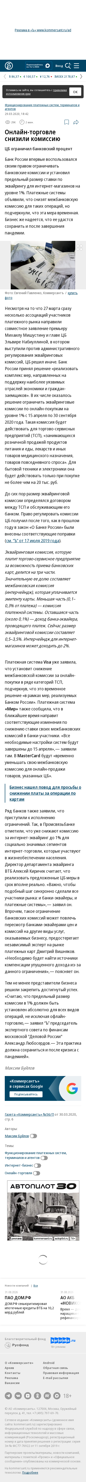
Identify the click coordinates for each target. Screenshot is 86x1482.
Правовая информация (61, 1373)
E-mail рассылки (55, 1378)
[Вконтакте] (18, 1395)
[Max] (56, 1395)
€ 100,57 (29, 76)
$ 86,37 (14, 76)
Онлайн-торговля (18, 1172)
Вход (59, 66)
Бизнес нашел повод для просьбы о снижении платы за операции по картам (45, 793)
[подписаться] (34, 1136)
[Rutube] (47, 1395)
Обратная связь (55, 1368)
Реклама (11, 1378)
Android (48, 1363)
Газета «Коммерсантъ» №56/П (29, 1114)
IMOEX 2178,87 (64, 76)
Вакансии (12, 1383)
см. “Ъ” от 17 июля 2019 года (32, 540)
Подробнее (30, 1472)
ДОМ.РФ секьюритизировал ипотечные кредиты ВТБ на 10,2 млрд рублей (29, 1307)
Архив (9, 1368)
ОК (75, 91)
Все (35, 1285)
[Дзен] (27, 1395)
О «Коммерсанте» (19, 1363)
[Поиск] (68, 65)
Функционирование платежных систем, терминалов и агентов (42, 107)
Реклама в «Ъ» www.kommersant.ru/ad (43, 30)
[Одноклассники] (37, 1395)
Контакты (12, 1373)
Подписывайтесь (26, 1094)
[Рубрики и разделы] (76, 65)
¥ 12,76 (45, 76)
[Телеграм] (8, 1395)
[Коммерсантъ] (9, 66)
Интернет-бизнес (19, 1165)
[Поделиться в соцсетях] (76, 122)
